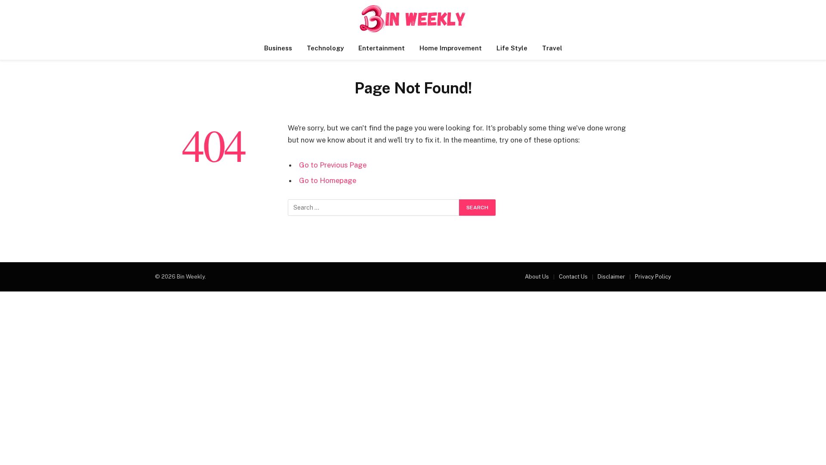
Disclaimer (611, 276)
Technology (325, 48)
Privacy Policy (653, 276)
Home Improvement (450, 48)
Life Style (511, 48)
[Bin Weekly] (413, 18)
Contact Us (573, 276)
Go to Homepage (327, 180)
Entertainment (381, 48)
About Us (537, 276)
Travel (552, 48)
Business (278, 48)
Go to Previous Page (333, 165)
